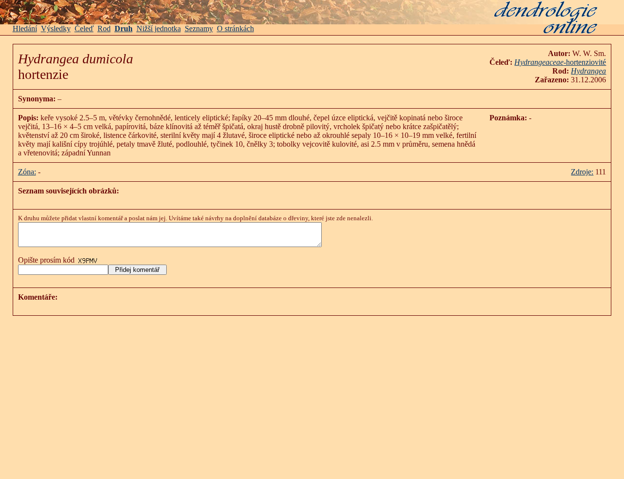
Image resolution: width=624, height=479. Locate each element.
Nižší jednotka (158, 28)
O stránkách (235, 28)
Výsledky (56, 28)
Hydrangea (588, 71)
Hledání (25, 28)
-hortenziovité (560, 62)
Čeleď (84, 28)
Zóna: (27, 172)
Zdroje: (582, 172)
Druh (124, 28)
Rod (104, 28)
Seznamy (199, 28)
